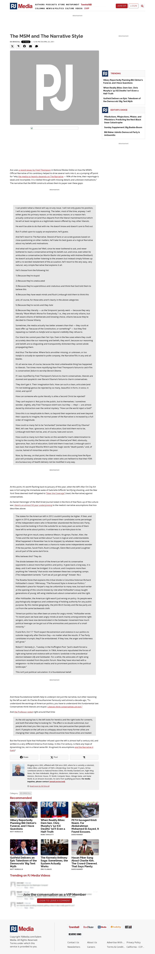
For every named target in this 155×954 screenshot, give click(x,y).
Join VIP (121, 6)
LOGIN (133, 6)
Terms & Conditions (116, 946)
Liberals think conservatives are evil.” (64, 706)
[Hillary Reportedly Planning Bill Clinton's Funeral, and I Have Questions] (24, 809)
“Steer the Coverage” (55, 493)
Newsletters (73, 946)
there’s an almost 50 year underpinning (33, 505)
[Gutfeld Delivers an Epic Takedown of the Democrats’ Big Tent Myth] (24, 846)
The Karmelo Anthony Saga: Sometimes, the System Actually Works (54, 862)
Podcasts (51, 5)
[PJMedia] (21, 6)
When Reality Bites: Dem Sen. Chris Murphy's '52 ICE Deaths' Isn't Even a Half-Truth (53, 826)
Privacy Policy (134, 942)
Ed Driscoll (15, 42)
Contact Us (73, 942)
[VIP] (87, 8)
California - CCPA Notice (136, 946)
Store (61, 5)
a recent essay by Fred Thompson (35, 170)
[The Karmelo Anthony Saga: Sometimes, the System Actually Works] (54, 846)
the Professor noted (23, 711)
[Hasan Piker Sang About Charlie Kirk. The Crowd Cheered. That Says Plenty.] (85, 846)
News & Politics (55, 8)
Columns (40, 8)
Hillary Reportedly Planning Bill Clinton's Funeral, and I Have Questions (23, 824)
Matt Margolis (16, 832)
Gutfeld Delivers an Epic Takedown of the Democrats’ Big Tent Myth (23, 862)
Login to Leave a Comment (54, 900)
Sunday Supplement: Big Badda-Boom (123, 127)
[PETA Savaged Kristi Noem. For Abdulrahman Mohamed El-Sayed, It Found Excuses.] (85, 809)
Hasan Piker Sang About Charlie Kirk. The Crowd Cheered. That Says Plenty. (84, 862)
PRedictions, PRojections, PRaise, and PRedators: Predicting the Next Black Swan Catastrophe (122, 120)
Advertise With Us (116, 942)
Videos (79, 8)
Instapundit (72, 5)
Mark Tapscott (47, 835)
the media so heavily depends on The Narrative (40, 176)
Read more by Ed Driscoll (39, 786)
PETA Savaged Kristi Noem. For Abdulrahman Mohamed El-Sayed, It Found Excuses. (85, 826)
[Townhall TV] (87, 4)
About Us (92, 942)
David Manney (77, 835)
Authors (40, 5)
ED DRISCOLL (25, 793)
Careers (91, 946)
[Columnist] (19, 770)
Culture (69, 8)
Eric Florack (46, 869)
